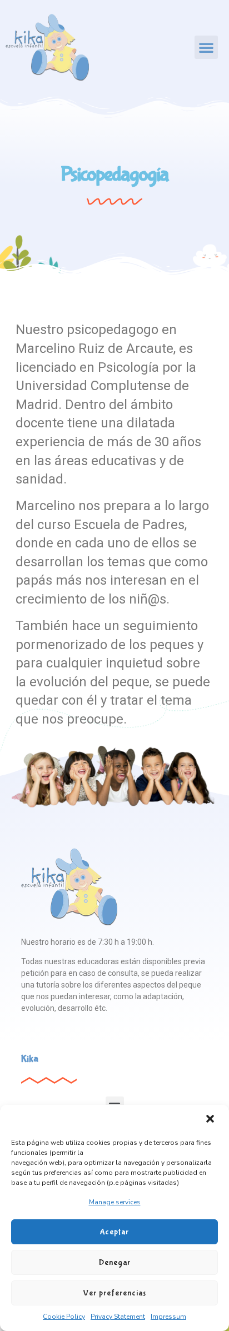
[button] (211, 1119)
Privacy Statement (118, 1316)
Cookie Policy (64, 1316)
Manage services (115, 1202)
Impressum (168, 1316)
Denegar (115, 1263)
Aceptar (114, 1232)
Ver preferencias (114, 1293)
